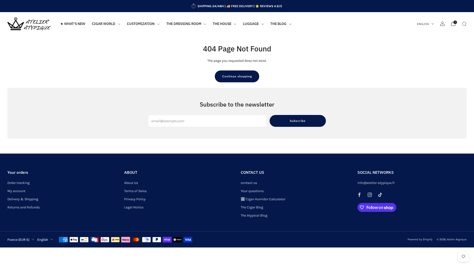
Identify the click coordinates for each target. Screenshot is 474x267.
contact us (249, 183)
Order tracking (18, 183)
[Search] (464, 23)
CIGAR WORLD (103, 24)
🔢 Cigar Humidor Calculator (263, 199)
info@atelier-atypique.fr (376, 183)
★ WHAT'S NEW (72, 24)
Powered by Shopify (420, 239)
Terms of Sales (135, 191)
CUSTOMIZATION (141, 24)
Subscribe (298, 121)
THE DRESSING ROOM (183, 24)
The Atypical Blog (254, 215)
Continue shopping (237, 76)
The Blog (278, 24)
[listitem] (237, 6)
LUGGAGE (251, 24)
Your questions (252, 191)
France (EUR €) (18, 240)
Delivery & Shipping (22, 199)
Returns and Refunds (23, 207)
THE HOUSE (222, 24)
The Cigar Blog (252, 207)
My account (16, 191)
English (423, 24)
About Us (131, 183)
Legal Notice (133, 207)
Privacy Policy (135, 199)
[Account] (442, 23)
